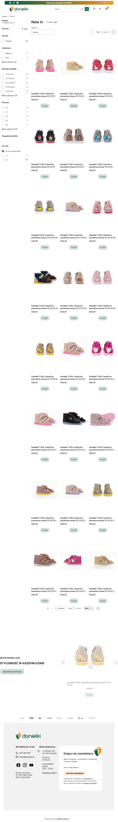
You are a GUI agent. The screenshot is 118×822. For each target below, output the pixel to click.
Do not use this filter (13, 151)
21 (6, 112)
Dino (7, 58)
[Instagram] (25, 765)
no (6, 160)
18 (6, 108)
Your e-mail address (71, 767)
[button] (87, 9)
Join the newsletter (75, 773)
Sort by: (34, 28)
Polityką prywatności (90, 783)
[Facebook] (18, 765)
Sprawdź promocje (12, 671)
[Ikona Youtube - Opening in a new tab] (17, 3)
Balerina (9, 53)
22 (6, 116)
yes (7, 155)
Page (97, 32)
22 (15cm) (9, 91)
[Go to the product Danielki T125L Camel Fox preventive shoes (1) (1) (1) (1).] (44, 207)
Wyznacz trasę (48, 773)
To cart (44, 106)
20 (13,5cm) (10, 83)
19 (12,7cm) (10, 78)
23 (7, 121)
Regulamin (88, 778)
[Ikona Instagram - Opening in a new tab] (14, 3)
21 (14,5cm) (10, 87)
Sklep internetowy (56, 819)
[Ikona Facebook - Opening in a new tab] (10, 3)
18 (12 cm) (10, 74)
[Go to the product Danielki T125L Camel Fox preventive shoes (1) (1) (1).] (44, 65)
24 (7, 125)
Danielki (4, 16)
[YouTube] (31, 765)
